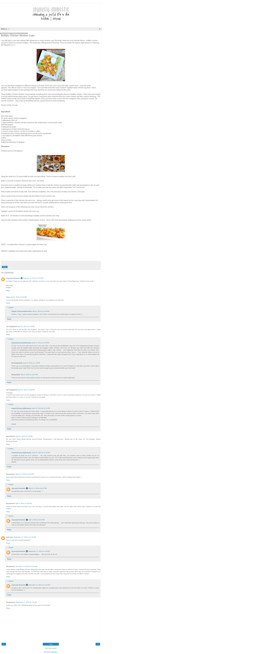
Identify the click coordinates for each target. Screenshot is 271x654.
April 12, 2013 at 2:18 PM (26, 326)
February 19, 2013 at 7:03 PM (33, 278)
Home (51, 644)
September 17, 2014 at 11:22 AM (25, 537)
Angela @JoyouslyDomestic (21, 311)
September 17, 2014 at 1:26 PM (39, 551)
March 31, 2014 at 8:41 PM (37, 488)
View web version (51, 648)
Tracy (8, 297)
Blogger (54, 652)
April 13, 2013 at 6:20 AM (24, 436)
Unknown (9, 537)
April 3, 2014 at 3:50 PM (24, 503)
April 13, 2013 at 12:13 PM (41, 408)
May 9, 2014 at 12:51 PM (29, 374)
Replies (10, 307)
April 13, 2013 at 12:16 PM (41, 452)
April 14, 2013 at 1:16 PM (31, 363)
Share (4, 267)
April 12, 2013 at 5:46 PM (26, 390)
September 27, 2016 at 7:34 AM (26, 602)
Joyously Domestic (13, 278)
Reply (8, 290)
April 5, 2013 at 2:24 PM (19, 297)
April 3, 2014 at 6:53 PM (36, 520)
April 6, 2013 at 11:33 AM (40, 311)
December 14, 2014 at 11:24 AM (39, 585)
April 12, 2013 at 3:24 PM (40, 343)
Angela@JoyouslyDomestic (21, 343)
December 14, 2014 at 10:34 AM (26, 566)
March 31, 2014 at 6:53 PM (25, 474)
